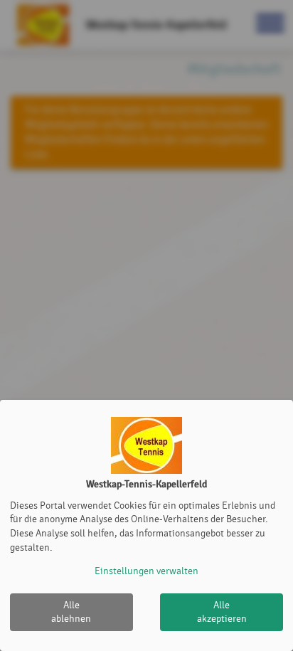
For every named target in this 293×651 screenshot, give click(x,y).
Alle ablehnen (71, 612)
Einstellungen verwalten (146, 571)
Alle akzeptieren (222, 612)
